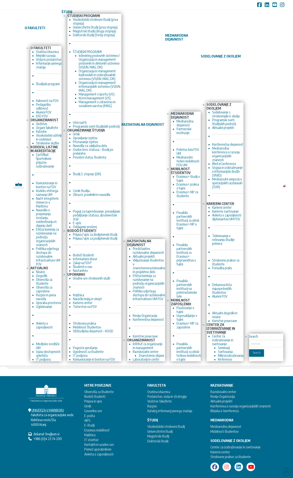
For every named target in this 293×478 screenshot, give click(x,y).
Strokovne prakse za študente (230, 457)
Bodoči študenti (94, 396)
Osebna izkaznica (158, 392)
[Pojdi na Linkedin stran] (238, 467)
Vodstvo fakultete (159, 401)
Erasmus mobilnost (97, 430)
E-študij (89, 425)
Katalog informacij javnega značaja (169, 411)
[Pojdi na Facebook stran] (214, 467)
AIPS (87, 420)
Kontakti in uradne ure (99, 444)
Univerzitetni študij (160, 431)
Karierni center (220, 452)
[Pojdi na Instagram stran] (226, 467)
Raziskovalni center (223, 392)
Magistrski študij (158, 436)
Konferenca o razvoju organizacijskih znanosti (240, 406)
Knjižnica (89, 435)
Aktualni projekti (221, 401)
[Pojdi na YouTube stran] (250, 467)
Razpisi (152, 406)
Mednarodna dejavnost (225, 426)
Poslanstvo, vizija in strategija (167, 396)
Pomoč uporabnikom (97, 449)
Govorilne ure (93, 411)
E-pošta (89, 416)
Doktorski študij (157, 441)
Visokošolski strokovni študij (166, 426)
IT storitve (91, 440)
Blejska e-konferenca (224, 411)
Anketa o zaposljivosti (98, 454)
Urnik (87, 406)
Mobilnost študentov (224, 431)
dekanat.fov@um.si (46, 434)
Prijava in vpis (93, 401)
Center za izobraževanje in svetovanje (235, 447)
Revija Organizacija (222, 396)
